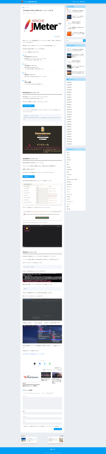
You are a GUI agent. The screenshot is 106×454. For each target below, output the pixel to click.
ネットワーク (70, 201)
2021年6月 (69, 94)
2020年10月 (69, 114)
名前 (24, 411)
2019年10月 (69, 144)
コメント (25, 396)
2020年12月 (69, 109)
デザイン (69, 199)
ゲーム (68, 191)
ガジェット (69, 186)
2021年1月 (69, 107)
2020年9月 (69, 116)
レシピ (77, 1)
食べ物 (68, 209)
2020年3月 (69, 131)
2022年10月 (69, 84)
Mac (61, 368)
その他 (68, 196)
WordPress (69, 184)
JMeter (48, 369)
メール (25, 416)
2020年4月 (69, 129)
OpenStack (69, 169)
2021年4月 (69, 99)
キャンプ (69, 189)
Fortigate (69, 159)
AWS (74, 1)
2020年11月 (69, 112)
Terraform (69, 174)
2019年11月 (69, 141)
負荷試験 (60, 369)
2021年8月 (69, 92)
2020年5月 (69, 126)
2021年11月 (69, 89)
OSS (68, 172)
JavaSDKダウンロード (28, 176)
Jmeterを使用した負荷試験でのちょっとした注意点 (33, 353)
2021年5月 (69, 97)
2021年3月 (69, 102)
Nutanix (68, 167)
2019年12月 (69, 139)
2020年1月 (69, 136)
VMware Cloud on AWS (72, 179)
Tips (68, 177)
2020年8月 (69, 119)
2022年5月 (69, 87)
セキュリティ (70, 194)
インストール (54, 369)
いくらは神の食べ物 (30, 1)
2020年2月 (69, 134)
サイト (24, 421)
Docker (68, 157)
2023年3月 (69, 82)
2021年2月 (69, 104)
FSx (68, 162)
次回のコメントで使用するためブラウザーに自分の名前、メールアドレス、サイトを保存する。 (42, 426)
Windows (69, 181)
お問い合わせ (82, 1)
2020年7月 (69, 121)
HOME (53, 449)
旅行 (68, 206)
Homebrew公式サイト (28, 105)
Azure (68, 154)
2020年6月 (69, 124)
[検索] (84, 40)
